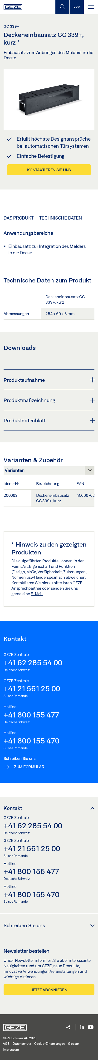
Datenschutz (22, 1043)
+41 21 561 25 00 (32, 688)
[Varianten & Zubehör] (49, 471)
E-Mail (37, 593)
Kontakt (13, 808)
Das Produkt (18, 217)
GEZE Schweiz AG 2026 (19, 1038)
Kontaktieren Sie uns (49, 170)
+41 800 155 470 (31, 740)
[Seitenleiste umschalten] (76, 7)
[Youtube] (90, 1027)
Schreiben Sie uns (24, 925)
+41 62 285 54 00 (33, 662)
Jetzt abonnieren (49, 990)
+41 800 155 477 (31, 714)
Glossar (73, 1043)
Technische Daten (60, 217)
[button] (68, 1027)
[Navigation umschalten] (91, 7)
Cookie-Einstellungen (49, 1043)
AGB (6, 1043)
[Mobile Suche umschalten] (62, 7)
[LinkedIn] (82, 1027)
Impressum (11, 1049)
